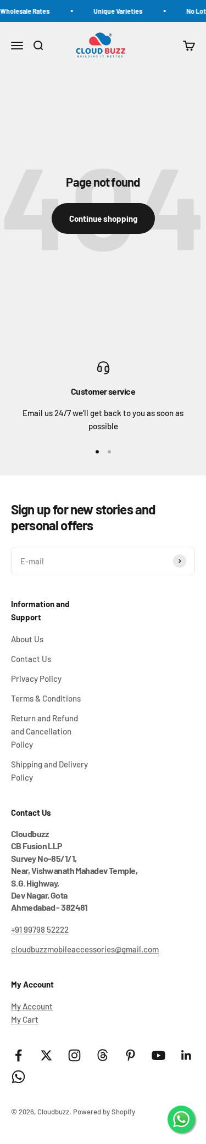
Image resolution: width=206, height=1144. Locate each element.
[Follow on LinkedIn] (186, 1055)
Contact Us (31, 659)
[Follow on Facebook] (18, 1055)
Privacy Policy (36, 678)
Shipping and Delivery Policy (49, 770)
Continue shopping (103, 218)
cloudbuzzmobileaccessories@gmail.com (85, 949)
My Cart (24, 1019)
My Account (32, 1006)
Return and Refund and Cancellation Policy (44, 731)
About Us (27, 639)
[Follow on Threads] (102, 1055)
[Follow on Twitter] (46, 1055)
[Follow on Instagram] (74, 1055)
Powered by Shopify (104, 1111)
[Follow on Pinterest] (130, 1055)
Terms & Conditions (46, 698)
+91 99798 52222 (40, 929)
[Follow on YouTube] (158, 1055)
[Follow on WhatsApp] (18, 1076)
